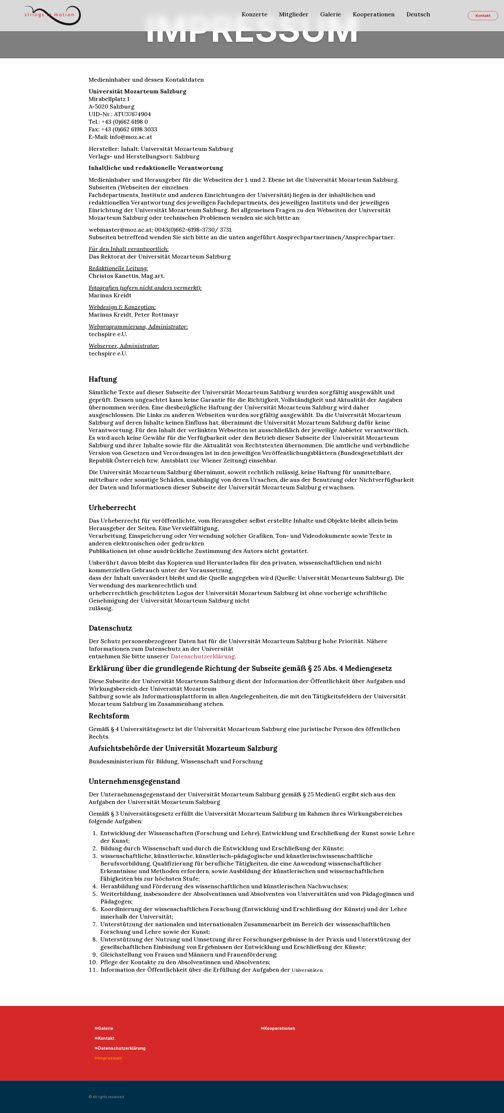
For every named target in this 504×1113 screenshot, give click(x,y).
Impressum (110, 1058)
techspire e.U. (108, 334)
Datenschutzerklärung (203, 656)
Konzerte (254, 14)
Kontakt (106, 1038)
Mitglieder (294, 14)
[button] (483, 15)
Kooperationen (374, 14)
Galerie (330, 14)
